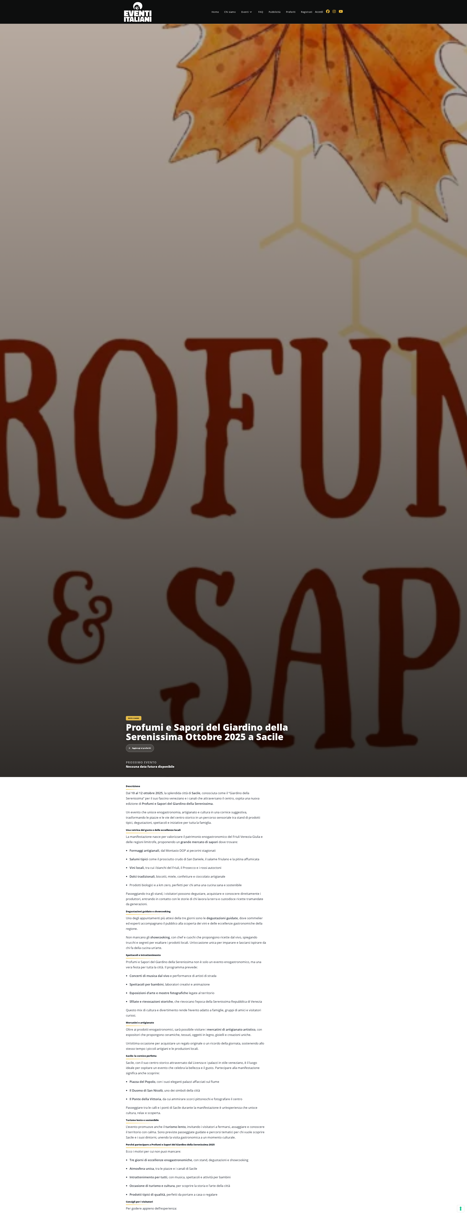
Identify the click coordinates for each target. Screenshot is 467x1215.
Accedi (319, 12)
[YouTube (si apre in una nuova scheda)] (340, 11)
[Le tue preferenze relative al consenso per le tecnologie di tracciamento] (460, 1208)
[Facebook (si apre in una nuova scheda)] (328, 11)
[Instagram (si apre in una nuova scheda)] (334, 11)
